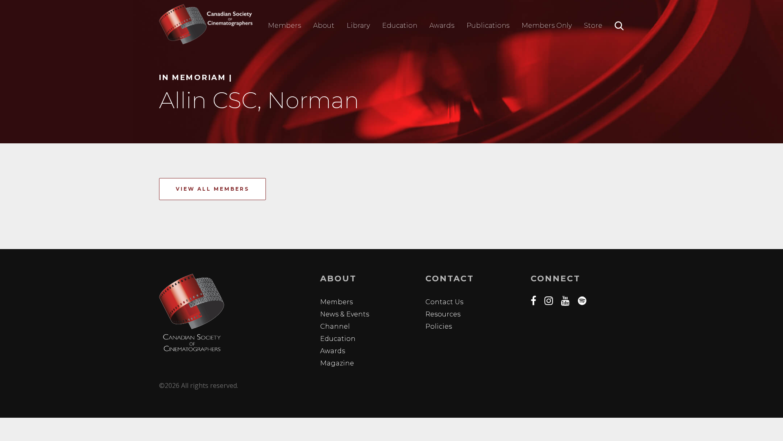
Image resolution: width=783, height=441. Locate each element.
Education (399, 25)
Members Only (547, 25)
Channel (335, 326)
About (323, 25)
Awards (441, 25)
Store (593, 25)
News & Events (344, 314)
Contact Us (444, 302)
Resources (442, 314)
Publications (488, 25)
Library (358, 25)
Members (284, 25)
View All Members (212, 189)
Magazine (337, 363)
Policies (438, 326)
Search (619, 26)
